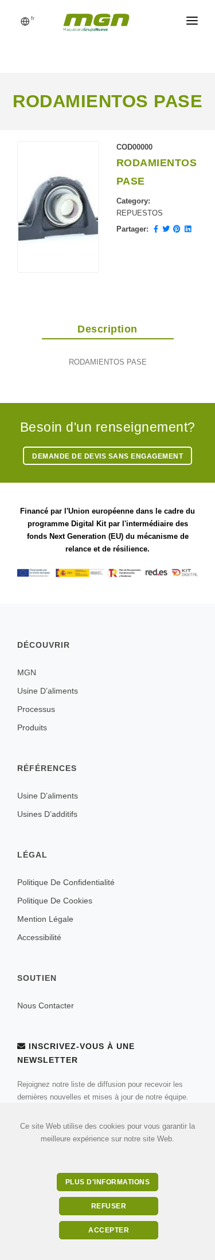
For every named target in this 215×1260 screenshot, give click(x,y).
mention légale (45, 919)
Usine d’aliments (47, 690)
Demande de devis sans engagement (107, 456)
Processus (36, 709)
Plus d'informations (107, 1182)
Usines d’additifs (47, 814)
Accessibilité (39, 937)
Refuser (109, 1206)
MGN (26, 672)
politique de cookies (54, 900)
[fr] (25, 22)
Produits (32, 727)
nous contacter (45, 1005)
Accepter (108, 1230)
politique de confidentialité (66, 882)
